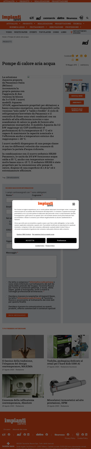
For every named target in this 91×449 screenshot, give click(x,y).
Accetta (30, 240)
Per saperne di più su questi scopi (43, 234)
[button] (74, 204)
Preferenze (61, 240)
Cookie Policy (39, 245)
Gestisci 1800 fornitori (24, 234)
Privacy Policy (50, 245)
